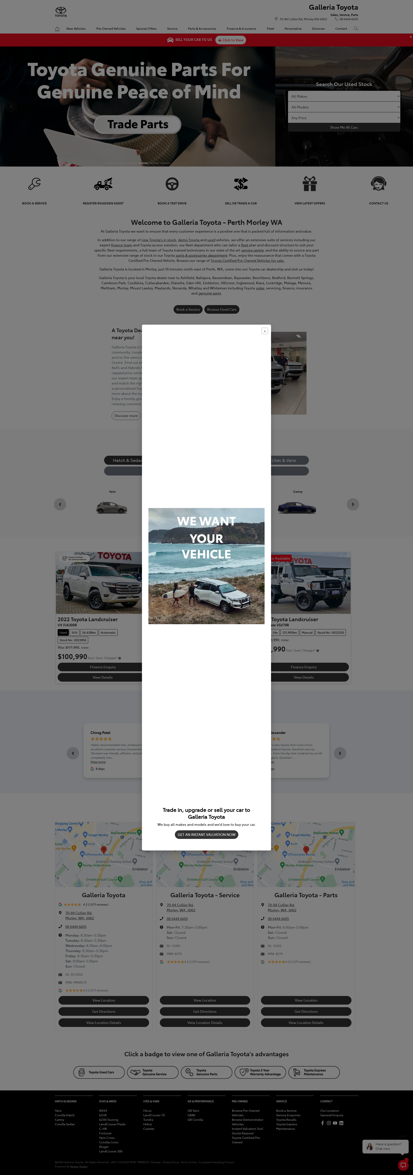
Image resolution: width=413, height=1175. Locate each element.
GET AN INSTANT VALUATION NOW (207, 834)
